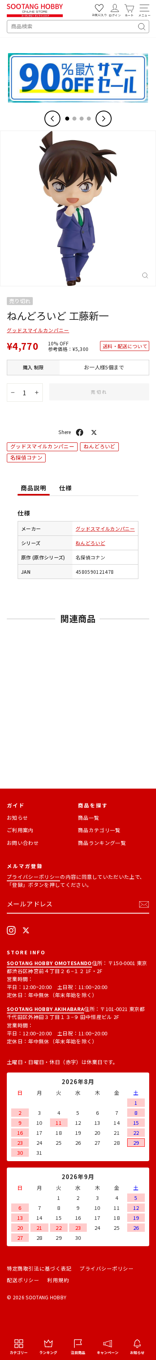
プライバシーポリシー (33, 876)
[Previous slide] (52, 119)
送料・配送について (125, 346)
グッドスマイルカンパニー (38, 330)
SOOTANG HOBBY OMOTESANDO (49, 963)
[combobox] (78, 26)
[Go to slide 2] (74, 119)
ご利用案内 (20, 830)
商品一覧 (88, 817)
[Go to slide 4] (89, 119)
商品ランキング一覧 (102, 843)
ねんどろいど (100, 446)
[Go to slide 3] (82, 119)
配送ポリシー (23, 1280)
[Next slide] (104, 119)
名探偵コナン (26, 457)
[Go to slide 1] (67, 119)
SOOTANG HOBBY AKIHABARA (45, 1009)
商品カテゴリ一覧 (99, 830)
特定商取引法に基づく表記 (39, 1268)
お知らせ (17, 817)
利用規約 (58, 1280)
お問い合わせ (23, 843)
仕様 (65, 488)
